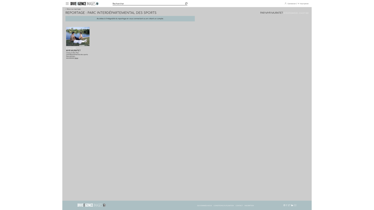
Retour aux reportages (74, 9)
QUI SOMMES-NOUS (204, 205)
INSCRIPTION (249, 205)
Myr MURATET (274, 13)
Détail (76, 58)
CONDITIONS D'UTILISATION (224, 205)
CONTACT (239, 205)
